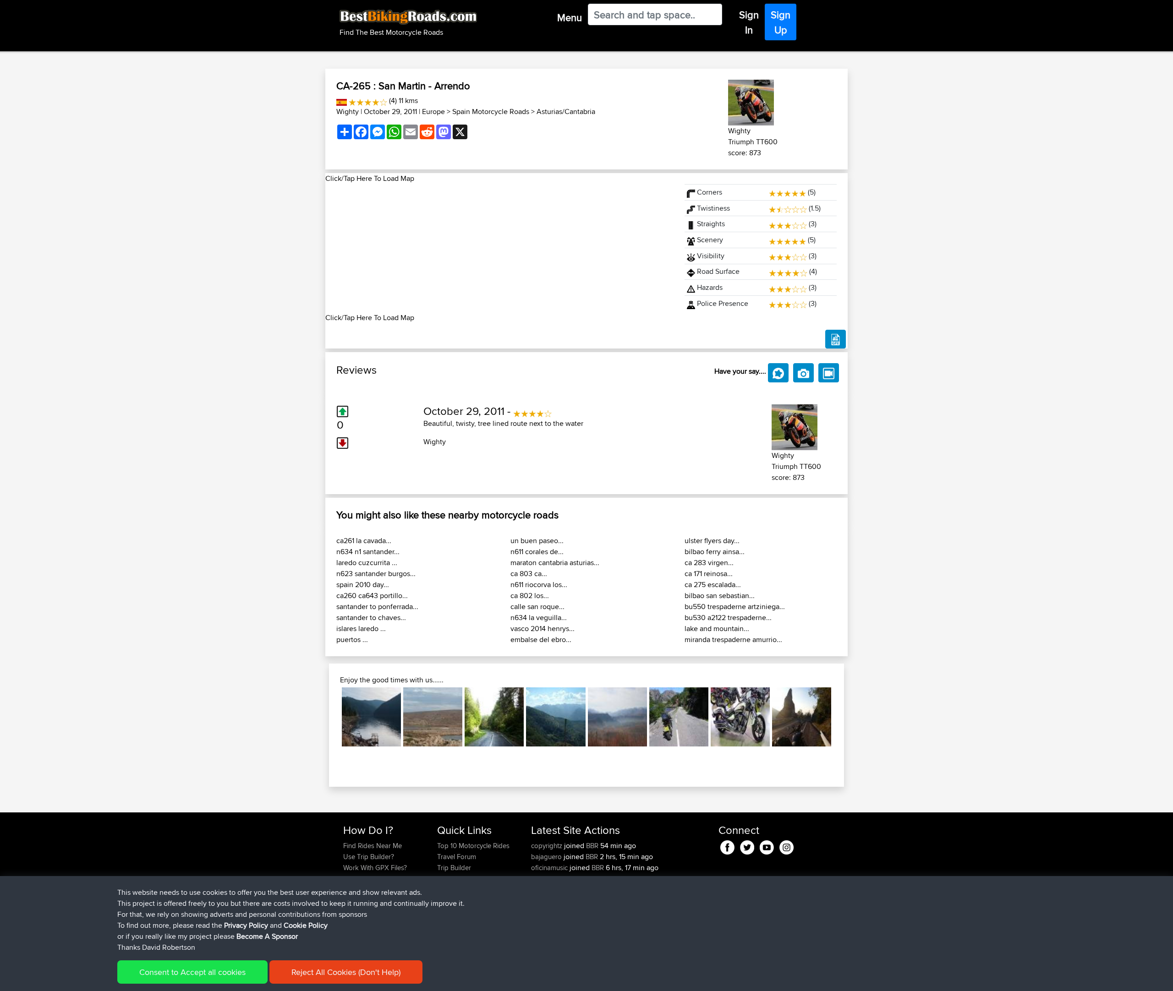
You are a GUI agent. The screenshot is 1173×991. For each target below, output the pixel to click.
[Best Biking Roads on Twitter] (747, 845)
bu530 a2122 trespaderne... (728, 617)
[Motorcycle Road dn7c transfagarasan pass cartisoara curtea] (801, 716)
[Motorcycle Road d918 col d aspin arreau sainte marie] (555, 716)
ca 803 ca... (528, 573)
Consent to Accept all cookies (192, 972)
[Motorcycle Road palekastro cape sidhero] (432, 716)
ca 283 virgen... (709, 562)
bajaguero (547, 856)
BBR (592, 845)
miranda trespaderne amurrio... (733, 639)
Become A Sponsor (267, 936)
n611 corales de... (537, 551)
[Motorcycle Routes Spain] (341, 100)
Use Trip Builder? (368, 856)
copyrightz (547, 845)
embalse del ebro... (540, 639)
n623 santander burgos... (376, 573)
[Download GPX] (835, 339)
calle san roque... (537, 606)
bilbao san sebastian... (720, 595)
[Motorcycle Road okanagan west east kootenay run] (740, 716)
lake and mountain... (717, 628)
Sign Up (780, 22)
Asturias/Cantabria (566, 111)
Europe (433, 111)
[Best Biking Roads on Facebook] (727, 845)
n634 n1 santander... (368, 551)
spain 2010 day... (362, 584)
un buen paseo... (537, 540)
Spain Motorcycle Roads (490, 111)
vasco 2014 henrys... (542, 628)
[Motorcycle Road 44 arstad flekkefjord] (678, 716)
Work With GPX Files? (375, 867)
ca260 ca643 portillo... (372, 595)
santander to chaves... (371, 617)
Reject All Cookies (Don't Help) (345, 972)
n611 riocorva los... (538, 584)
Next (845, 717)
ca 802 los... (529, 595)
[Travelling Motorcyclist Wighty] (751, 101)
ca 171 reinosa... (709, 573)
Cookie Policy (306, 925)
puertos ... (352, 639)
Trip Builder (454, 867)
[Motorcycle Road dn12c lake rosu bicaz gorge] (494, 716)
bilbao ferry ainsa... (715, 551)
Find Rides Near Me (372, 845)
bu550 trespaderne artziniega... (735, 606)
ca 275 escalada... (713, 584)
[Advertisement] (499, 248)
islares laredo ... (361, 628)
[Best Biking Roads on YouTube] (767, 845)
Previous (328, 717)
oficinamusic (550, 867)
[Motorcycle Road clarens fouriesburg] (617, 716)
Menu (569, 17)
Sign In (749, 22)
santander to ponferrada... (377, 606)
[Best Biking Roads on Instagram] (786, 845)
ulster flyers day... (712, 540)
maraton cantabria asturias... (554, 562)
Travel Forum (456, 856)
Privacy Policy (246, 925)
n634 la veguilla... (538, 617)
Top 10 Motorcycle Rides (473, 845)
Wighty (347, 111)
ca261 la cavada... (363, 540)
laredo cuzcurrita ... (366, 562)
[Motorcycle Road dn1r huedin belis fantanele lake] (371, 716)
